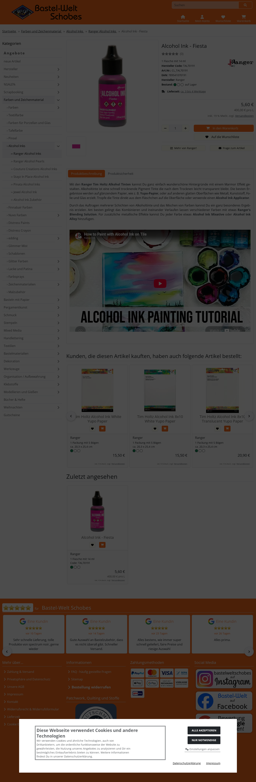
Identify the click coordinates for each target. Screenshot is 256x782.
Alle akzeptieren (204, 730)
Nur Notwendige (204, 740)
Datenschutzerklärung (187, 763)
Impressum (213, 763)
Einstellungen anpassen (204, 749)
